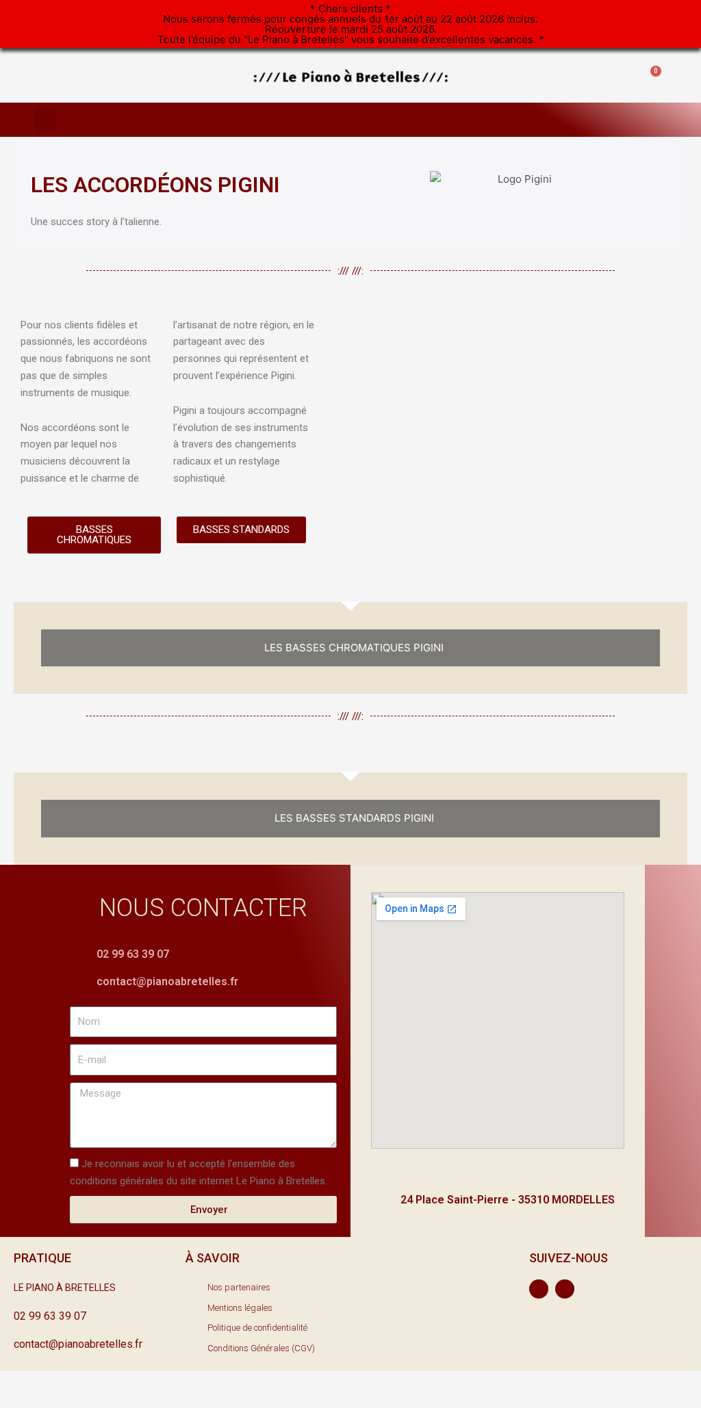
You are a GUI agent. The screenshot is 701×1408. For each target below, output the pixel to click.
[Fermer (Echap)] (27, 1383)
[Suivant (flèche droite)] (85, 1401)
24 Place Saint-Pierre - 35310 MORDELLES (507, 1199)
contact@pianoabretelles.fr (167, 981)
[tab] (350, 648)
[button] (560, 75)
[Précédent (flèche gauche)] (27, 1401)
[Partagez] (85, 1383)
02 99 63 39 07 (133, 954)
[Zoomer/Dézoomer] (200, 1383)
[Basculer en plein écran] (142, 1383)
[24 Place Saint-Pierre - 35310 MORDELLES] (381, 1200)
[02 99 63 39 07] (80, 955)
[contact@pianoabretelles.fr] (80, 983)
